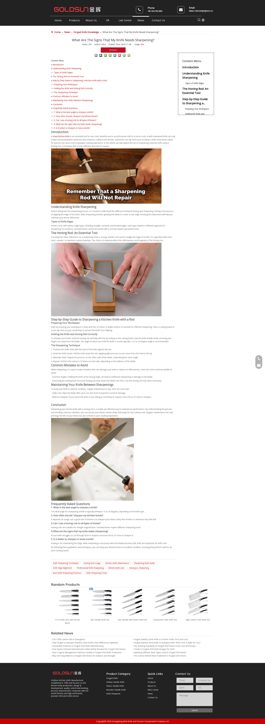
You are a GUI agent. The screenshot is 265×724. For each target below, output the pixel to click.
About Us (152, 686)
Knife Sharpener (113, 693)
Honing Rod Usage (92, 563)
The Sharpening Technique (66, 92)
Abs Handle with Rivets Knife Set (100, 619)
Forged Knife (112, 678)
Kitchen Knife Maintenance (117, 563)
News (150, 693)
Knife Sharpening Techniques (66, 563)
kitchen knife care (116, 568)
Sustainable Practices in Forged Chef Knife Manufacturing (77, 646)
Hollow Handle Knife (115, 682)
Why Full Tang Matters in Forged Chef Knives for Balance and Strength (83, 655)
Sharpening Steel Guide (144, 563)
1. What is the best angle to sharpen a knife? (73, 112)
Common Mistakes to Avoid (65, 96)
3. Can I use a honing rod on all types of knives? (75, 120)
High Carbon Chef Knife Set (165, 619)
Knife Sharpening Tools (96, 573)
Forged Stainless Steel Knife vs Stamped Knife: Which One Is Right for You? (167, 642)
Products (152, 682)
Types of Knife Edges (63, 72)
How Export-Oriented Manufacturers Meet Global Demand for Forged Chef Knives (89, 649)
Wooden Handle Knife (116, 689)
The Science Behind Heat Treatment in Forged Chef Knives (160, 655)
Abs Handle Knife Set (67, 619)
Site (142, 44)
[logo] (67, 673)
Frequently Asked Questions (65, 108)
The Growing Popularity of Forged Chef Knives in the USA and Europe (165, 646)
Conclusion (58, 104)
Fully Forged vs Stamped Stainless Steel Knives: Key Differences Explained (85, 642)
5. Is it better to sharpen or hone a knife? (72, 128)
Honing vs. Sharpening (139, 568)
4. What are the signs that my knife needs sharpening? (78, 124)
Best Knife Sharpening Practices (67, 573)
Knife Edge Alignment (62, 568)
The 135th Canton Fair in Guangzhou (68, 639)
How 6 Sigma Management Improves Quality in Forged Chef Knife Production (86, 652)
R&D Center (153, 689)
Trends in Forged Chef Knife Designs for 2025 (154, 649)
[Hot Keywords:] (199, 20)
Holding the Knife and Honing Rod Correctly (73, 88)
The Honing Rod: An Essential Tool (68, 76)
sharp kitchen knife (61, 136)
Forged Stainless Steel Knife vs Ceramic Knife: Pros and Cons (161, 639)
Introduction (58, 64)
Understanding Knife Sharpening (67, 68)
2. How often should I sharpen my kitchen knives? (76, 116)
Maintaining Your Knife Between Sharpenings (73, 100)
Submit (195, 710)
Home (150, 678)
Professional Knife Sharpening (90, 568)
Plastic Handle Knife (115, 686)
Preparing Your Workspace (66, 84)
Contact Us (153, 697)
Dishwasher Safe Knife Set (132, 619)
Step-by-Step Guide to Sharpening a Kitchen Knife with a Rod (80, 80)
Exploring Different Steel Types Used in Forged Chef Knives (160, 652)
